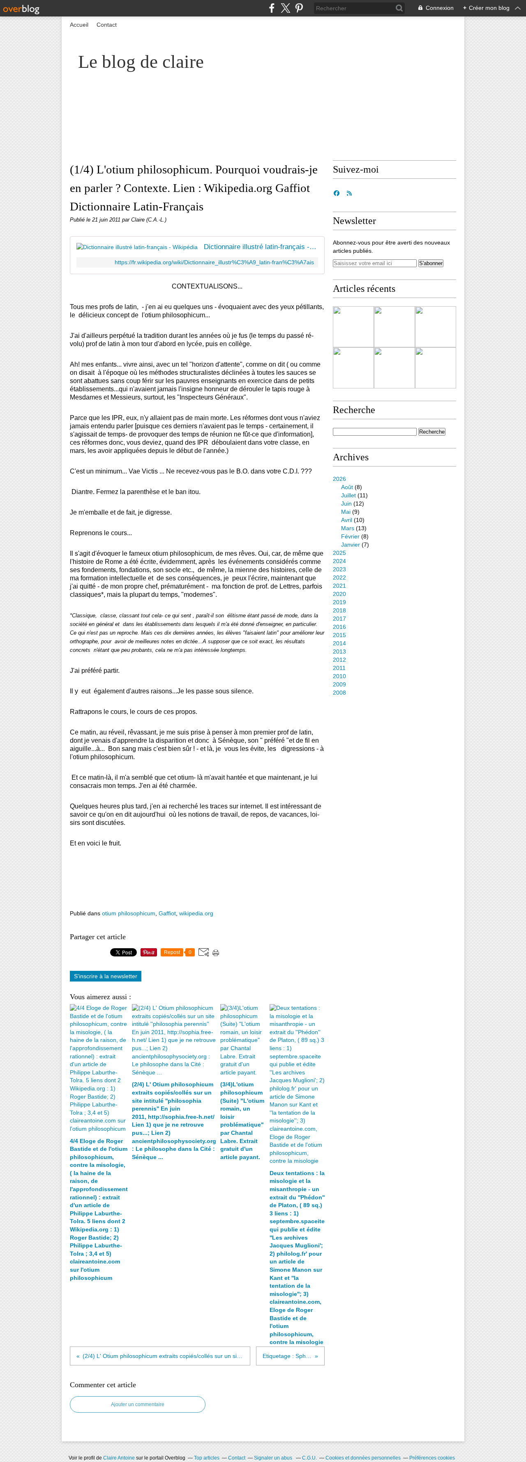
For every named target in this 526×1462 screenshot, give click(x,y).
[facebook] (272, 8)
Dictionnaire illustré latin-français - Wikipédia (261, 247)
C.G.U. (309, 1458)
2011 (339, 668)
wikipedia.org (196, 913)
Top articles (206, 1458)
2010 (339, 676)
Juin (346, 503)
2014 (339, 643)
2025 (339, 553)
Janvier (350, 544)
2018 (339, 610)
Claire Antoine (119, 1458)
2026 (339, 479)
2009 (339, 684)
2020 (339, 594)
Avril (346, 520)
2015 (339, 635)
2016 (339, 627)
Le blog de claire (141, 61)
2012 (339, 659)
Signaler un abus (273, 1458)
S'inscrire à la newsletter (105, 976)
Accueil (79, 24)
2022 (339, 577)
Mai (346, 511)
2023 (339, 569)
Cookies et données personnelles (363, 1458)
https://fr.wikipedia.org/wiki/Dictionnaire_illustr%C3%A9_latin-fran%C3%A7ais (214, 262)
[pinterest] (299, 8)
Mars (347, 528)
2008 (339, 692)
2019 (339, 602)
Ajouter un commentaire (137, 1404)
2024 (339, 561)
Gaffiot (167, 913)
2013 (339, 651)
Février (350, 536)
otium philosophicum (128, 913)
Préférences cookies (432, 1458)
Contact (107, 24)
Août (347, 487)
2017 (339, 618)
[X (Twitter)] (285, 8)
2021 (339, 585)
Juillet (348, 495)
